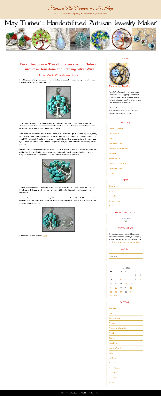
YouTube (112, 173)
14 (126, 284)
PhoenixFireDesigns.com (118, 163)
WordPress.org (114, 206)
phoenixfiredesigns (70, 75)
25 (111, 292)
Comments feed (114, 201)
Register (112, 186)
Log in (111, 191)
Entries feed (113, 196)
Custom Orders (114, 318)
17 (140, 284)
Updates (112, 383)
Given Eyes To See (115, 143)
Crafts (111, 313)
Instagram (112, 153)
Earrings (112, 323)
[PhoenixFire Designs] (126, 221)
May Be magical (114, 158)
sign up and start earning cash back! (127, 242)
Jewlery (111, 353)
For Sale (112, 333)
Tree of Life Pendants (116, 168)
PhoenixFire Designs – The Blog (80, 8)
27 (121, 292)
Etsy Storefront (114, 133)
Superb (98, 393)
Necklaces (112, 358)
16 (135, 284)
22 (131, 288)
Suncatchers (113, 373)
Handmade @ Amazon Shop (118, 148)
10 (140, 279)
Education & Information (117, 328)
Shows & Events (114, 368)
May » (116, 295)
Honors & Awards (115, 348)
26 (116, 292)
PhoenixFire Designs (125, 218)
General (111, 338)
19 (116, 288)
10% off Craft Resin (116, 128)
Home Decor (113, 343)
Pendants (112, 363)
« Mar (111, 295)
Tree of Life (113, 378)
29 (131, 292)
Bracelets (112, 308)
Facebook (112, 138)
